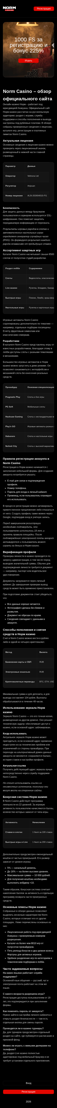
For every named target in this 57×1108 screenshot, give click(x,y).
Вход (28, 1083)
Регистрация (44, 8)
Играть (28, 60)
